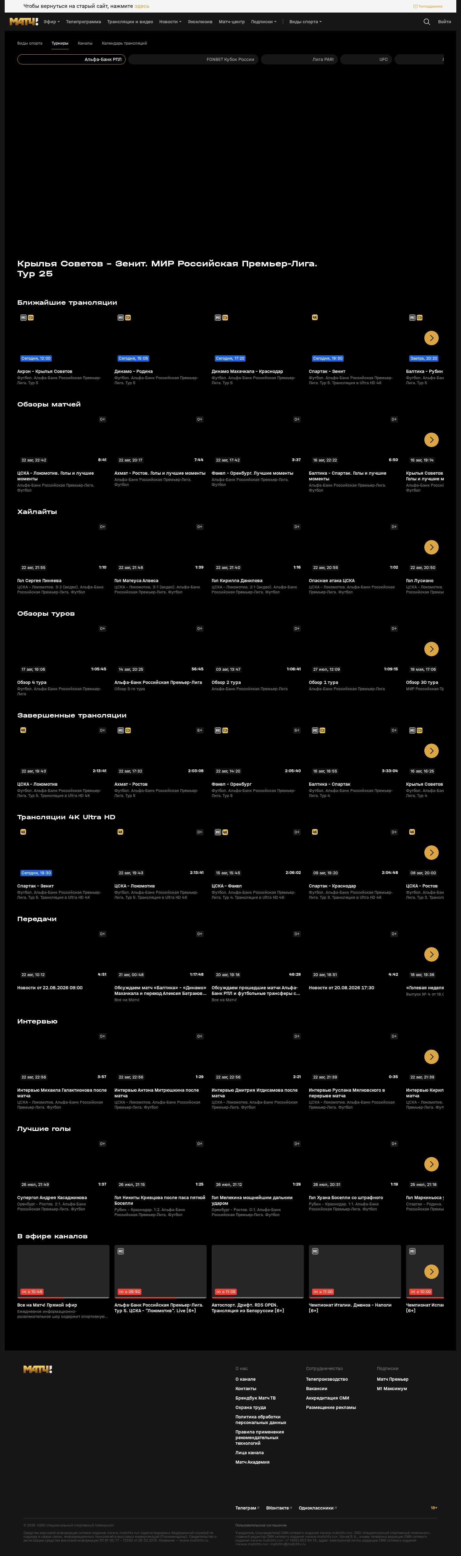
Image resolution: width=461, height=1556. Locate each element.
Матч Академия (253, 1462)
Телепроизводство (327, 1379)
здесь (142, 6)
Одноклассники (316, 1508)
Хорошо (406, 1540)
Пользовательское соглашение (261, 1525)
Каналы (85, 43)
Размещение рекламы (331, 1407)
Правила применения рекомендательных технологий (260, 1437)
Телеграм (246, 1508)
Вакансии (316, 1388)
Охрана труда (251, 1407)
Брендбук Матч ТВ (256, 1398)
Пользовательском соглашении (396, 1514)
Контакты (246, 1388)
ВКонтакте (277, 1508)
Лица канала (250, 1452)
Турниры (60, 43)
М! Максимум (392, 1388)
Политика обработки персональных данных (261, 1419)
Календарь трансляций (124, 43)
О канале (246, 1379)
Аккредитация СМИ (327, 1398)
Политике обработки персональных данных (404, 1509)
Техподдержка (430, 6)
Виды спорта (29, 43)
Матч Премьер (393, 1379)
